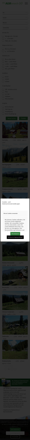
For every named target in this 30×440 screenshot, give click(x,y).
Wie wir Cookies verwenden (11, 213)
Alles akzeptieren (15, 233)
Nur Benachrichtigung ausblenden (15, 237)
